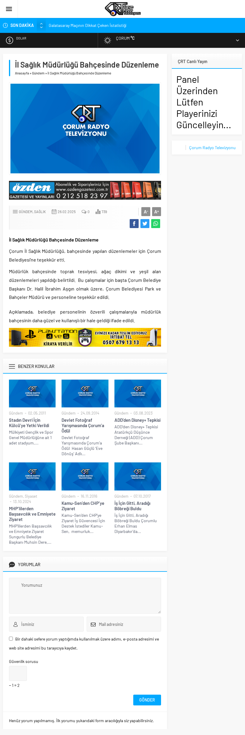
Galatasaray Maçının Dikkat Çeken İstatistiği (87, 25)
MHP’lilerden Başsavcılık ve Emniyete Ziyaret (32, 514)
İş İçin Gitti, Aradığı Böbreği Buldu (132, 505)
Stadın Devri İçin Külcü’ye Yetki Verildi (29, 422)
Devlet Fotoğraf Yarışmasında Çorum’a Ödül (83, 425)
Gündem (38, 73)
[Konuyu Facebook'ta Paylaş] (134, 223)
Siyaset (31, 496)
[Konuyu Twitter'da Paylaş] (144, 223)
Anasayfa (22, 73)
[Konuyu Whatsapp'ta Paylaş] (155, 223)
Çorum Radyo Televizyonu (212, 147)
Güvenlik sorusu (23, 661)
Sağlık (40, 212)
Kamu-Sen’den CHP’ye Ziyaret (83, 505)
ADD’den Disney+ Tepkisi (137, 420)
